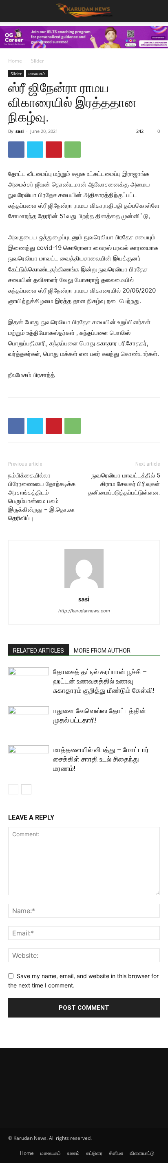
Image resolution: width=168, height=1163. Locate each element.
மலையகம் (37, 73)
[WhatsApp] (72, 149)
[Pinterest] (54, 149)
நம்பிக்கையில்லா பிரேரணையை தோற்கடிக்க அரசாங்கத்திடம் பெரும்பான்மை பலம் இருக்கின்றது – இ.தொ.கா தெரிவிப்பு (41, 497)
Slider (37, 60)
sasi (19, 131)
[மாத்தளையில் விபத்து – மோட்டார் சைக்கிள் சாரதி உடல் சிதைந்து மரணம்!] (28, 759)
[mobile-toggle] (14, 11)
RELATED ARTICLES (38, 650)
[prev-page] (13, 789)
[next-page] (26, 789)
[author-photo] (84, 587)
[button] (156, 11)
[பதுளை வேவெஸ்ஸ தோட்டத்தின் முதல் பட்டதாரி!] (28, 720)
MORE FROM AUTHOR (102, 650)
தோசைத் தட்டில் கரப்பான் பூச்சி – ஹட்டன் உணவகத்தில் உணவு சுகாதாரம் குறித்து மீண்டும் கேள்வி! (104, 681)
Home (15, 60)
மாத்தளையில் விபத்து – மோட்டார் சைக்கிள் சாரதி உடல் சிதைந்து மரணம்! (101, 759)
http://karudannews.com (84, 611)
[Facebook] (16, 149)
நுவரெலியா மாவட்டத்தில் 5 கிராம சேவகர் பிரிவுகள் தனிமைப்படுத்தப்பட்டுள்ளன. (124, 484)
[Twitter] (35, 149)
